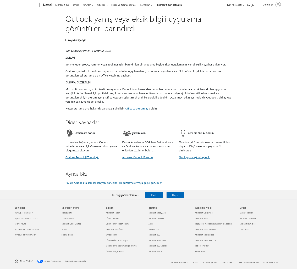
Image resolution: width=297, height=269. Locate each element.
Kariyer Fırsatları (246, 212)
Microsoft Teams (155, 251)
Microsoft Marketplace (204, 234)
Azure (150, 223)
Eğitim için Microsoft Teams (117, 223)
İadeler (64, 229)
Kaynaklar (145, 4)
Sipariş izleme (67, 234)
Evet (153, 195)
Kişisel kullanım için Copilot (26, 218)
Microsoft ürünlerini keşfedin (27, 229)
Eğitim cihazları (112, 218)
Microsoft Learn (201, 218)
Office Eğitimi (111, 234)
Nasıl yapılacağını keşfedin (194, 157)
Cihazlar (101, 4)
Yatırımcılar (244, 229)
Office (76, 4)
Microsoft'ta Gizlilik (248, 223)
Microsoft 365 (62, 4)
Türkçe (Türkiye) (26, 261)
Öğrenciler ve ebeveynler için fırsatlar (121, 245)
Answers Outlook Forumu (137, 157)
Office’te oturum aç (136, 108)
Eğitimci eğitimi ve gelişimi (117, 240)
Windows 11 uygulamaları (25, 234)
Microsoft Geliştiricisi (204, 212)
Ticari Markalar (228, 262)
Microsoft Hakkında (248, 218)
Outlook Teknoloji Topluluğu (82, 157)
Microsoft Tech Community (206, 229)
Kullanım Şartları (210, 262)
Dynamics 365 (154, 229)
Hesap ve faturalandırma (123, 4)
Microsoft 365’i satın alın (169, 4)
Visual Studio (200, 251)
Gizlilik (195, 262)
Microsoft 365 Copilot (157, 245)
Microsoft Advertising (157, 240)
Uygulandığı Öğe (77, 40)
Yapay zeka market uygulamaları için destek (213, 223)
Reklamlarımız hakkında (249, 262)
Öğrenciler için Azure (115, 251)
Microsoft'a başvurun (179, 262)
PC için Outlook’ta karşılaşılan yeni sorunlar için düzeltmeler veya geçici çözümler (113, 182)
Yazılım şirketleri (202, 245)
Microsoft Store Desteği (71, 223)
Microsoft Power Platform (205, 240)
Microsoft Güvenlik (156, 218)
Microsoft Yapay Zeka (157, 212)
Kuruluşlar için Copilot (24, 212)
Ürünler (87, 4)
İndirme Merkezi (68, 218)
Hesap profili (67, 212)
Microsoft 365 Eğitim (114, 229)
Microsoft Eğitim (113, 212)
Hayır (175, 195)
